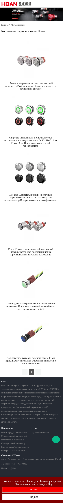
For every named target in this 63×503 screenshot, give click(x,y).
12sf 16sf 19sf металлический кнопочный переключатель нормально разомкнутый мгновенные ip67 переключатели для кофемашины (30, 197)
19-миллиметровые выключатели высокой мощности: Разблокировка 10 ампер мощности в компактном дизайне (30, 86)
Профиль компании (40, 432)
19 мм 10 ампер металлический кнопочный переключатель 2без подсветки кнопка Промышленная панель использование (30, 252)
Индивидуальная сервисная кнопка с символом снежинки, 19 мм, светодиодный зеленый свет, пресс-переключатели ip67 (31, 306)
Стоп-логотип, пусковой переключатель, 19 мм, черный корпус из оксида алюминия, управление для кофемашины (30, 361)
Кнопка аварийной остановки (15, 447)
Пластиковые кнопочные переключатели (12, 440)
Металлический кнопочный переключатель (14, 436)
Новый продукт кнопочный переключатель (14, 432)
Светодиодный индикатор (13, 443)
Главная (4, 25)
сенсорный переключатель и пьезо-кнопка (14, 451)
